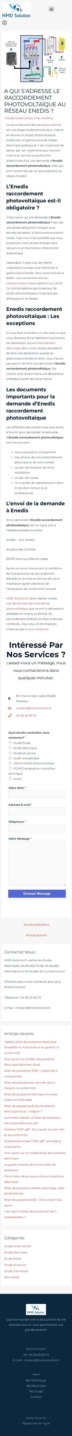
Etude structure (25, 753)
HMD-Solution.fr (17, 598)
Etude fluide (22, 743)
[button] (51, 9)
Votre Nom (17, 787)
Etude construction (19, 118)
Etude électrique (25, 748)
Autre (17, 778)
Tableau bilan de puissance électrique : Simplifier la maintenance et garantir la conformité (31, 1047)
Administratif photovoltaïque (34, 763)
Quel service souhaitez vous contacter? (28, 735)
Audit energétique (26, 758)
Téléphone (17, 821)
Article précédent (36, 925)
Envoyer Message (37, 893)
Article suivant (36, 935)
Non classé (11, 1277)
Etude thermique (16, 1271)
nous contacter (37, 629)
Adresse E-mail (20, 804)
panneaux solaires (48, 124)
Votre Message (20, 838)
